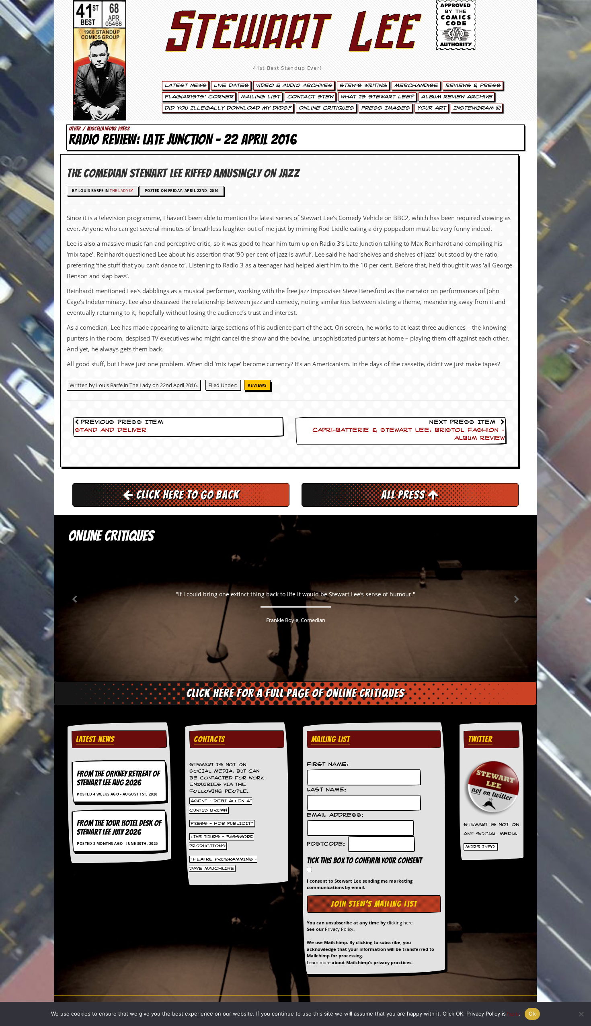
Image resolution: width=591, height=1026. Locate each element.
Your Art (431, 108)
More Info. (481, 847)
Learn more (318, 962)
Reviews (257, 385)
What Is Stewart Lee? (377, 96)
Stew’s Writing (363, 85)
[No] (581, 1014)
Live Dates (230, 85)
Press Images (385, 108)
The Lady (119, 190)
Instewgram (474, 108)
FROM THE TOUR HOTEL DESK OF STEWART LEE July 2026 (119, 827)
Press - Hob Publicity (222, 823)
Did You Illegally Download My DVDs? (227, 108)
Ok (532, 1013)
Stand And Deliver (110, 430)
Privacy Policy (339, 929)
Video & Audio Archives (294, 85)
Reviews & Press (473, 85)
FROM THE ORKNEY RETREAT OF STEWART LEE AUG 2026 (118, 778)
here (513, 1013)
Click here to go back (186, 495)
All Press (404, 495)
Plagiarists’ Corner (198, 96)
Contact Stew (310, 96)
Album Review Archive (456, 96)
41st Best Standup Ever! (287, 67)
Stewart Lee (287, 42)
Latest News (185, 85)
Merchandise (416, 85)
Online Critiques (326, 108)
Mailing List (260, 96)
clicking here (399, 923)
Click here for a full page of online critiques (295, 693)
